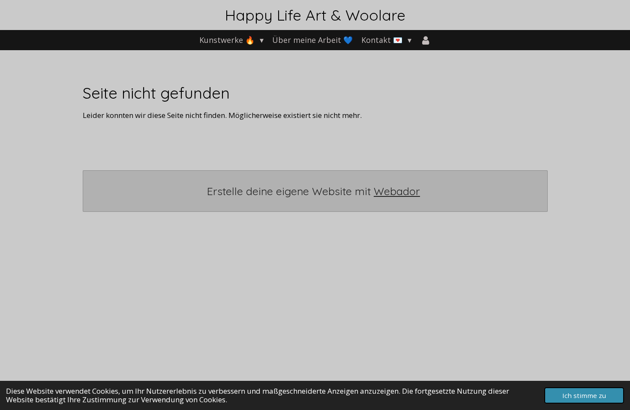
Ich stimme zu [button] (584, 395)
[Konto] (425, 40)
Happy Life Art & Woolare (315, 15)
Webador (397, 191)
